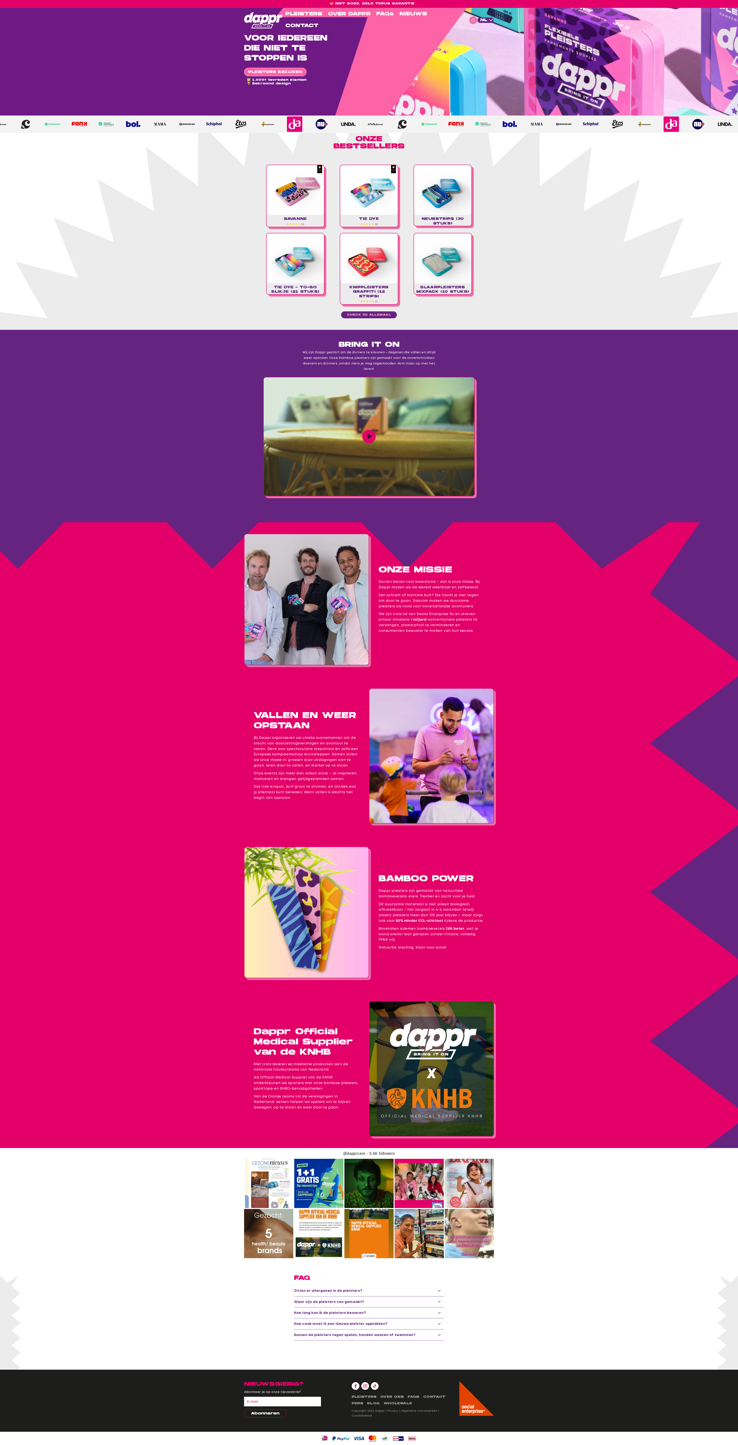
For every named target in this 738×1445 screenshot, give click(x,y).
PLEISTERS (303, 14)
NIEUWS (413, 14)
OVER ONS (392, 1396)
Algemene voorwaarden (419, 1411)
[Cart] (473, 20)
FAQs (385, 14)
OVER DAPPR (349, 14)
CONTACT (301, 25)
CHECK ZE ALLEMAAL (369, 314)
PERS (357, 1403)
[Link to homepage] (263, 20)
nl (483, 20)
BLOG (373, 1403)
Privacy (392, 1411)
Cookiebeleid (362, 1415)
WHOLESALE (398, 1403)
